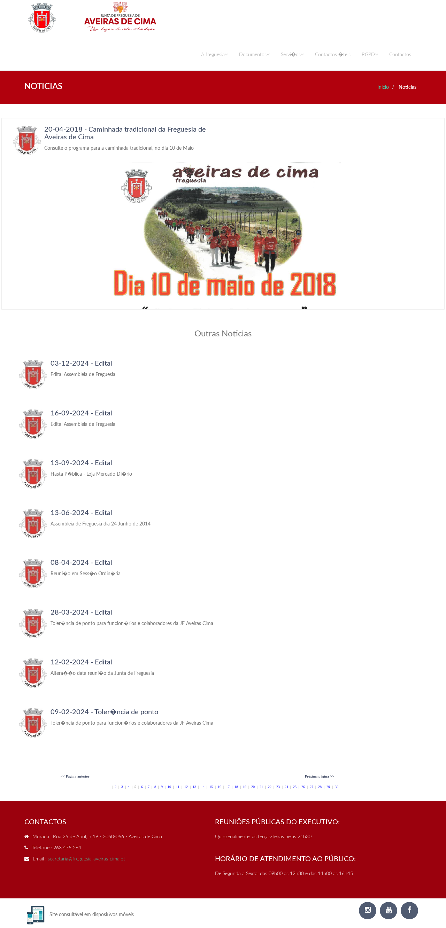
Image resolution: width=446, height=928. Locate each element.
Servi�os (291, 54)
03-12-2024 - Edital (81, 363)
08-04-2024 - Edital (81, 562)
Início (383, 87)
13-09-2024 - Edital (81, 463)
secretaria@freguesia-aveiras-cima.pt (86, 859)
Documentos (253, 54)
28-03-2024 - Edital (81, 612)
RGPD (368, 54)
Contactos (400, 54)
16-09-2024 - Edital (81, 413)
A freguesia (213, 54)
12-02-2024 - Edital (81, 662)
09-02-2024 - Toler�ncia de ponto (104, 712)
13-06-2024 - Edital (81, 512)
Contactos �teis (333, 54)
